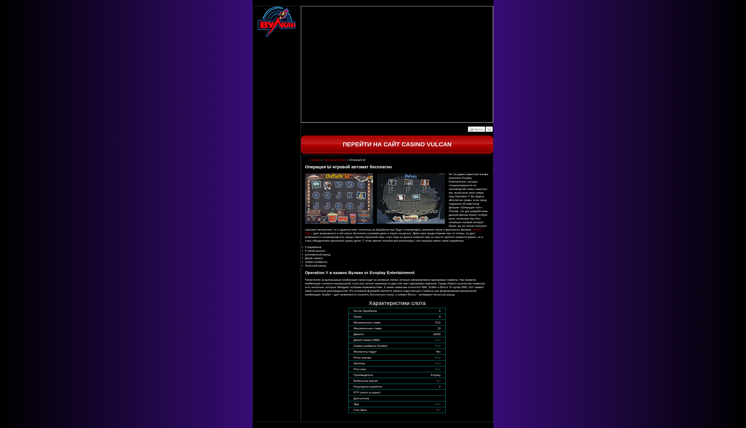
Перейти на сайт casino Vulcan (397, 144)
